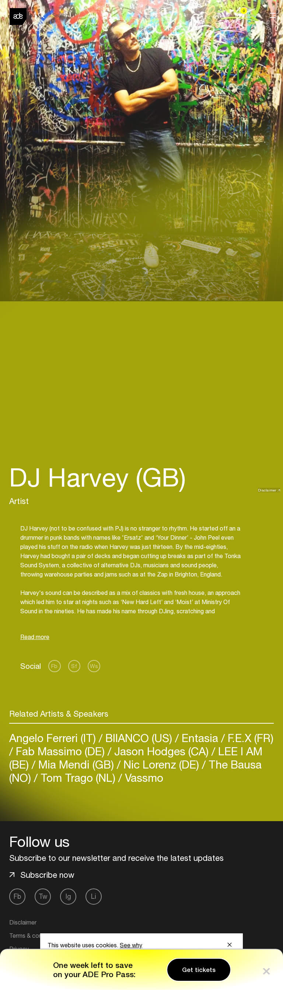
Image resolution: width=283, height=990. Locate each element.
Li (93, 896)
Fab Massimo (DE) (60, 751)
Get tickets (199, 969)
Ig (68, 896)
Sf (74, 666)
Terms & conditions (34, 935)
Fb (54, 666)
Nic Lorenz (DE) (161, 764)
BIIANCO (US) (138, 737)
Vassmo (142, 777)
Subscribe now (47, 875)
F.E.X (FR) (249, 737)
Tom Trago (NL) (78, 777)
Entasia (200, 737)
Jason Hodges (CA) (161, 751)
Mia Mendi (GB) (76, 764)
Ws (94, 666)
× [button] (266, 969)
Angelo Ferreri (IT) (54, 737)
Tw (43, 896)
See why (131, 945)
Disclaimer (267, 490)
